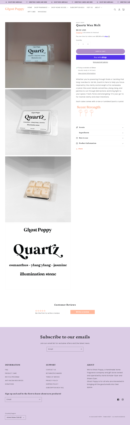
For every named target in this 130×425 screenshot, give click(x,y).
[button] (41, 7)
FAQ (6, 370)
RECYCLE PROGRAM (12, 377)
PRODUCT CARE (11, 373)
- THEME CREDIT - (107, 417)
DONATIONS (9, 384)
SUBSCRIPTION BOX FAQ (55, 388)
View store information (87, 73)
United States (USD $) (14, 417)
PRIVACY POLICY (52, 380)
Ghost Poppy (98, 417)
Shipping (79, 32)
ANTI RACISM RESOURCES (14, 380)
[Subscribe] (81, 349)
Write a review (82, 312)
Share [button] (80, 149)
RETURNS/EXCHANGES (54, 373)
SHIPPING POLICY (52, 384)
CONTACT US (51, 370)
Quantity (79, 40)
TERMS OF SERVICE (53, 377)
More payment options (100, 62)
